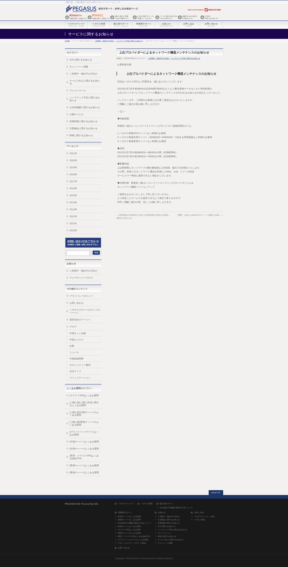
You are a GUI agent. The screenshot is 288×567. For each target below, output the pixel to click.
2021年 (73, 153)
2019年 (73, 167)
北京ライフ (75, 371)
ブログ (73, 326)
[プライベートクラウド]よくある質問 (84, 433)
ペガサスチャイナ (126, 504)
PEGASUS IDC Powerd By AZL (140, 558)
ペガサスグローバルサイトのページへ (85, 311)
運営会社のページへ (80, 319)
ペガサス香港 (147, 504)
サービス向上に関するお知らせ (85, 82)
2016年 (73, 188)
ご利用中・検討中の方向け (104, 41)
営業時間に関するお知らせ (84, 121)
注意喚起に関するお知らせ (84, 128)
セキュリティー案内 (80, 365)
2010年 (73, 230)
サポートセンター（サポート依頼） (132, 543)
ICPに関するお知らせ (81, 59)
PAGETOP (216, 493)
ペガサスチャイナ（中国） (205, 516)
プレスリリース (78, 90)
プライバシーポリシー (81, 296)
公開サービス (77, 114)
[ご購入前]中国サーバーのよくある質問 (84, 413)
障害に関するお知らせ (81, 135)
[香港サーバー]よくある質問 (84, 472)
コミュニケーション (80, 377)
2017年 (73, 181)
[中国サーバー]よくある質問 (84, 441)
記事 (72, 346)
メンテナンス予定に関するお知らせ (129, 41)
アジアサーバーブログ (81, 277)
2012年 (73, 216)
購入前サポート (167, 504)
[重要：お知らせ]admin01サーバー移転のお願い (200, 215)
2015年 (73, 195)
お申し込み (199, 512)
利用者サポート (125, 512)
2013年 (73, 209)
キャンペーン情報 (79, 66)
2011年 (73, 223)
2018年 (73, 174)
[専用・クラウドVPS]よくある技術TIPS (84, 457)
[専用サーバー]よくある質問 (84, 465)
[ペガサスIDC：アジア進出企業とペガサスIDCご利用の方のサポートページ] (143, 19)
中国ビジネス (77, 339)
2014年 (73, 202)
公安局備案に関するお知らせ (85, 107)
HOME (67, 41)
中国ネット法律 (78, 333)
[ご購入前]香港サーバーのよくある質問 (84, 423)
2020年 (73, 160)
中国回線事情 (77, 358)
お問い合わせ (77, 303)
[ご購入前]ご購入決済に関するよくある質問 (84, 404)
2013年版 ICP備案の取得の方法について (176, 508)
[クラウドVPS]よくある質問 (84, 395)
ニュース (74, 352)
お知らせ (162, 512)
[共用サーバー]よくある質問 (84, 448)
